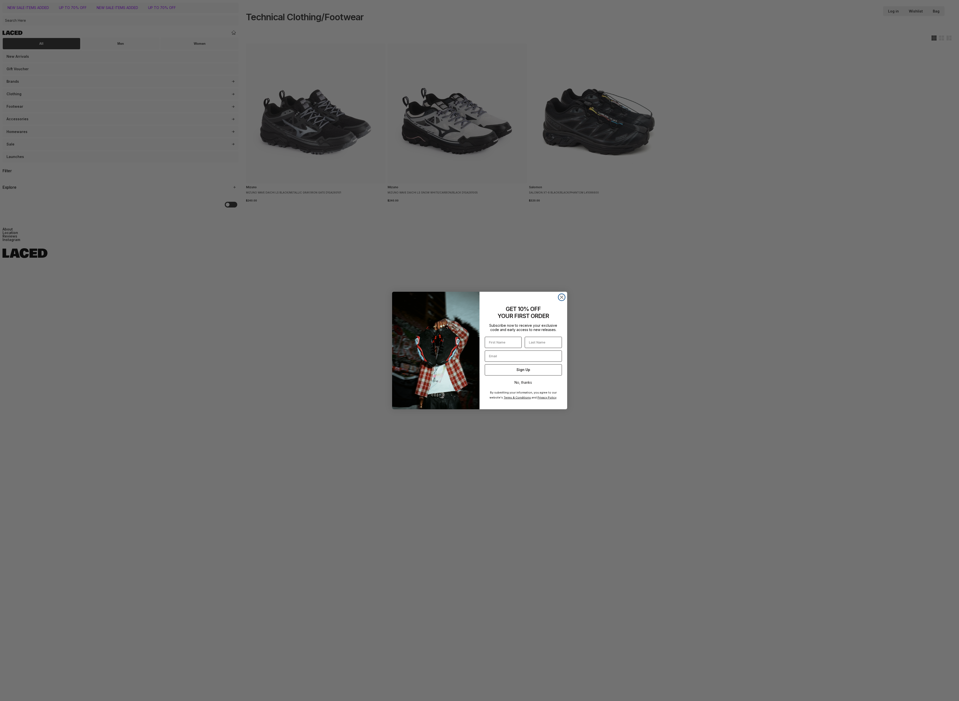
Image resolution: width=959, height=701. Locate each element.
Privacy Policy (546, 397)
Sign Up (523, 370)
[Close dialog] (561, 297)
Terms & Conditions (517, 397)
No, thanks (523, 382)
